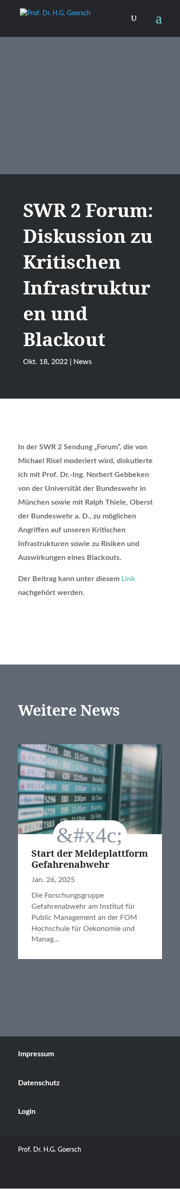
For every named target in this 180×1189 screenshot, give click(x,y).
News (82, 361)
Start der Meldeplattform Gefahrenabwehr (89, 859)
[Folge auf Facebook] (154, 1176)
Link (128, 579)
